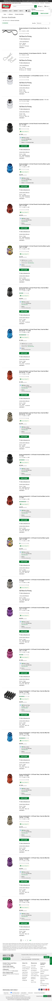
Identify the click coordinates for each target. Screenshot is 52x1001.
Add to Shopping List (25, 38)
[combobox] (23, 6)
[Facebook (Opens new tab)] (39, 989)
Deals (10, 10)
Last (30, 940)
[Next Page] (27, 940)
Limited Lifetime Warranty (24, 87)
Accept (45, 996)
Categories (4, 10)
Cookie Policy (19, 999)
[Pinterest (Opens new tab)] (48, 989)
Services (15, 10)
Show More (21, 47)
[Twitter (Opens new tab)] (41, 989)
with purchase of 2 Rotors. (26, 1)
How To (20, 10)
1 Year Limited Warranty (24, 41)
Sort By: (34, 23)
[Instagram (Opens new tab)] (44, 989)
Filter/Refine (5, 23)
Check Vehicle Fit (25, 131)
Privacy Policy (26, 999)
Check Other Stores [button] (24, 140)
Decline (49, 996)
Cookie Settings (39, 996)
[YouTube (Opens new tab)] (46, 989)
